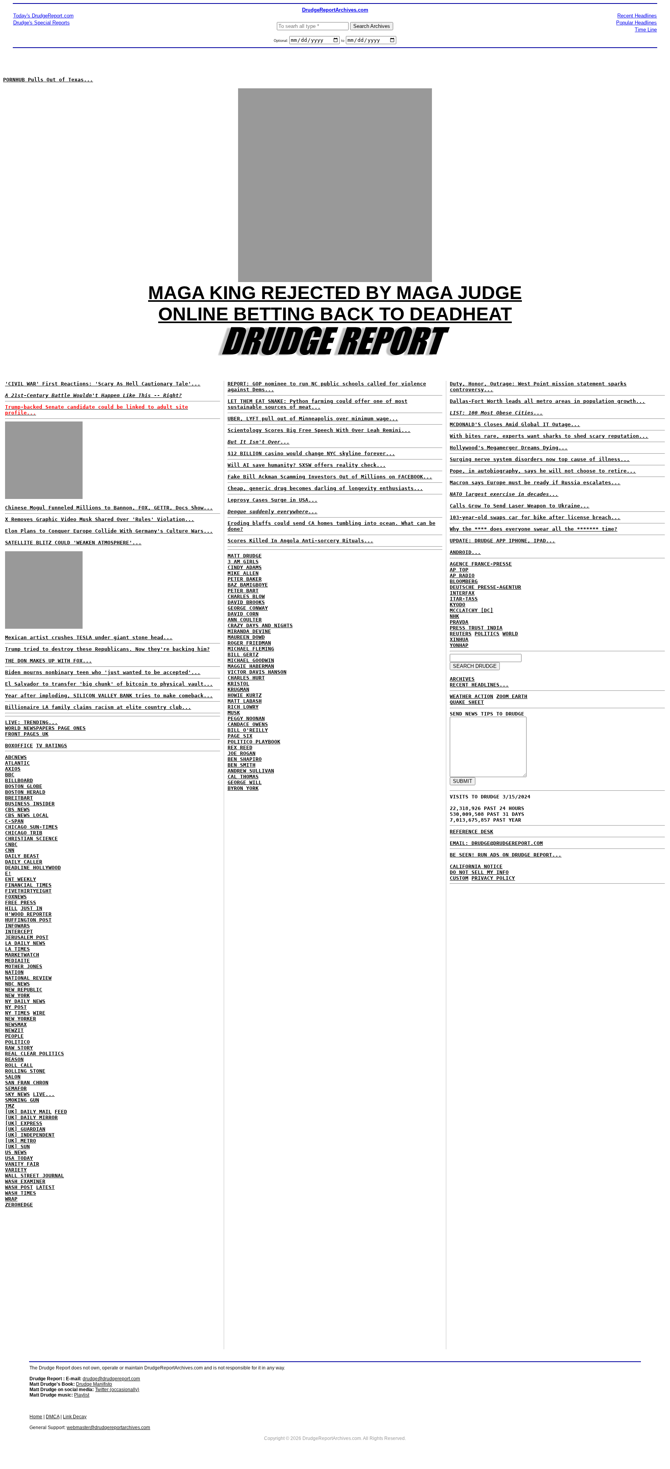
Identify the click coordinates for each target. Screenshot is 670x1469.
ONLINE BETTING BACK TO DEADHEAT (335, 314)
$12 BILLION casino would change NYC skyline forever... (311, 453)
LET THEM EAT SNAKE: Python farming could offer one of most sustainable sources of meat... (318, 404)
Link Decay (74, 1416)
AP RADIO (462, 575)
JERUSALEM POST (26, 937)
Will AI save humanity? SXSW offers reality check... (307, 465)
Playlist (81, 1395)
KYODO (457, 604)
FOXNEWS (16, 897)
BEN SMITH (242, 765)
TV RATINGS (51, 745)
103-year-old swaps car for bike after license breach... (535, 517)
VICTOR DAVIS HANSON (257, 672)
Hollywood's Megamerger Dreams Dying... (509, 448)
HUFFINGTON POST (28, 920)
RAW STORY (19, 1048)
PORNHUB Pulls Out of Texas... (48, 80)
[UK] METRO (20, 1141)
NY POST (16, 1007)
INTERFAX (462, 593)
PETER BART (243, 590)
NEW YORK (17, 995)
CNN (9, 850)
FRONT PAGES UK (26, 734)
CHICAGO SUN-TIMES (31, 827)
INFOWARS (17, 926)
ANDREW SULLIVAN (251, 771)
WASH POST (19, 1187)
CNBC (11, 844)
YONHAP (459, 645)
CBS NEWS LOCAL (26, 815)
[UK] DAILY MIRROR (31, 1117)
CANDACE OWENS (248, 724)
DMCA (52, 1416)
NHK (454, 616)
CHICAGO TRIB (23, 833)
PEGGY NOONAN (246, 718)
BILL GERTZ (243, 654)
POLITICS (487, 633)
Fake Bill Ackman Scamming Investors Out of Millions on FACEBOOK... (330, 477)
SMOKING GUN (22, 1100)
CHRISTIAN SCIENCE (31, 838)
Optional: (281, 41)
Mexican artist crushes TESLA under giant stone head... (89, 637)
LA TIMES (17, 949)
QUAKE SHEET (467, 702)
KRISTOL (238, 683)
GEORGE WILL (245, 782)
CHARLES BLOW (246, 596)
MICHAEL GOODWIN (251, 660)
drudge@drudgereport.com (111, 1378)
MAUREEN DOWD (246, 637)
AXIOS (13, 769)
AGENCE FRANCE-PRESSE (481, 564)
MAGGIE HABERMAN (251, 666)
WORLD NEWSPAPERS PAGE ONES (45, 728)
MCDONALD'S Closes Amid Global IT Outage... (515, 424)
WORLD (510, 633)
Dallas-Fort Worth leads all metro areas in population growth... (547, 401)
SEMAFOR (16, 1088)
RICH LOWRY (243, 707)
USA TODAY (19, 1158)
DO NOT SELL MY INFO (479, 872)
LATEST (45, 1187)
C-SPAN (14, 821)
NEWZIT (14, 1030)
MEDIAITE (17, 960)
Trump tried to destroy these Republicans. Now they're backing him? (107, 649)
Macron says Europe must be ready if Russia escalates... (535, 482)
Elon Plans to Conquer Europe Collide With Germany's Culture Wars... (109, 531)
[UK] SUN (17, 1146)
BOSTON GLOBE (23, 786)
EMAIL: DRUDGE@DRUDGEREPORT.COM (496, 843)
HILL (11, 908)
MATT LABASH (245, 701)
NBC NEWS (17, 984)
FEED (61, 1112)
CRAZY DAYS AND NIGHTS (260, 625)
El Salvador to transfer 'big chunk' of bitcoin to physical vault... (109, 684)
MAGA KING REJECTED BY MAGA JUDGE (335, 292)
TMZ (9, 1106)
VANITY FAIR (22, 1164)
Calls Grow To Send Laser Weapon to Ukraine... (519, 506)
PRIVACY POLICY (493, 878)
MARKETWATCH (22, 955)
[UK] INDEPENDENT (30, 1135)
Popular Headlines (636, 23)
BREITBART (19, 798)
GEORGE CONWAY (248, 608)
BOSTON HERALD (25, 792)
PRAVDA (459, 622)
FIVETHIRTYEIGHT (28, 891)
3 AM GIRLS (243, 561)
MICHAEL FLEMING (251, 649)
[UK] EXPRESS (23, 1123)
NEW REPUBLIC (23, 990)
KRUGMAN (238, 689)
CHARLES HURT (246, 678)
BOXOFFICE (19, 745)
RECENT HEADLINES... (479, 685)
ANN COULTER (245, 620)
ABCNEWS (16, 757)
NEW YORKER (20, 1019)
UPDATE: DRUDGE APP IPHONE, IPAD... (502, 541)
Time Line (646, 30)
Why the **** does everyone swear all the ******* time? (533, 529)
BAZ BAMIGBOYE (248, 585)
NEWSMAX (16, 1024)
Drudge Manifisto (94, 1384)
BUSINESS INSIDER (30, 804)
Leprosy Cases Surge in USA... (273, 500)
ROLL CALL (19, 1065)
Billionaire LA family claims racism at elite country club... (98, 707)
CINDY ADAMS (245, 567)
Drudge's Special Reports (41, 23)
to (342, 41)
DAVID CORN (243, 614)
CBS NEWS (17, 809)
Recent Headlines (637, 16)
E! (8, 873)
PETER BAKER (245, 579)
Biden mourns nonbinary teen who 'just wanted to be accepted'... (102, 672)
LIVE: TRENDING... (31, 722)
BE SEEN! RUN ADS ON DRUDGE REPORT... (505, 855)
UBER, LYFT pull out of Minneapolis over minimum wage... (313, 418)
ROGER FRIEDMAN (249, 643)
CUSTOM (459, 878)
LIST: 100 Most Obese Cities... (496, 413)
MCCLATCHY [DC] (471, 610)
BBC (9, 775)
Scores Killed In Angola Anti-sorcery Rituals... (300, 541)
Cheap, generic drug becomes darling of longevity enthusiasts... (325, 488)
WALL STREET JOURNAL (34, 1175)
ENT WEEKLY (20, 879)
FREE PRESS (20, 902)
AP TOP (459, 570)
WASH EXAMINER (25, 1181)
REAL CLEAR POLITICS (34, 1053)
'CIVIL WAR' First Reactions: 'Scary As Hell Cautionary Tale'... (102, 384)
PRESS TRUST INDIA (476, 628)
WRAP (11, 1199)
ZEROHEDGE (19, 1205)
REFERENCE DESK (471, 831)
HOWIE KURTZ (245, 695)
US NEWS (16, 1152)
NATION (14, 972)
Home (35, 1416)
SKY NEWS (17, 1094)
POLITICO (17, 1042)
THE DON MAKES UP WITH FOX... (48, 661)
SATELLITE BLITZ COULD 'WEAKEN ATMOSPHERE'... (73, 542)
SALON (13, 1077)
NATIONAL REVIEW (28, 978)
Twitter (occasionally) (117, 1389)
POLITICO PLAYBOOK (254, 742)
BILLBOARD (19, 780)
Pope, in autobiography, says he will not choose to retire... (543, 471)
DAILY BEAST (22, 856)
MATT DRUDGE (245, 556)
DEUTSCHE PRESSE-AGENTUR (485, 587)
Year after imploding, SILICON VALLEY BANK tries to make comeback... (109, 695)
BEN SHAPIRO (245, 759)
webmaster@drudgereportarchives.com (108, 1427)
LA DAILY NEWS (25, 943)
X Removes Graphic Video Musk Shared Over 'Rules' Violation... (99, 519)
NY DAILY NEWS (25, 1001)
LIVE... (44, 1094)
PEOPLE (14, 1036)
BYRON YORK (243, 788)
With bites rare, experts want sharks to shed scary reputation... (549, 436)
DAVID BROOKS (246, 602)
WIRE (39, 1013)
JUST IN (31, 908)
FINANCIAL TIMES (28, 885)
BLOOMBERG (464, 581)
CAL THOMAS (243, 776)
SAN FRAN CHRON (26, 1082)
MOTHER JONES (23, 966)
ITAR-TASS (464, 599)
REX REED (240, 747)
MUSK (234, 713)
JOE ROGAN (242, 753)
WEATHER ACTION (471, 696)
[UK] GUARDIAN (25, 1129)
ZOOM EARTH (511, 696)
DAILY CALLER (23, 862)
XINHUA (459, 639)
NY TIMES (17, 1013)
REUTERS (460, 633)
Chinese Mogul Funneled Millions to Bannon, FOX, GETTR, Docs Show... (109, 508)
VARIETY (16, 1170)
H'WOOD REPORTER (28, 914)
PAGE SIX (240, 736)
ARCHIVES (462, 679)
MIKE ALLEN (243, 573)
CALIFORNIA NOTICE (476, 866)
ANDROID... (465, 552)
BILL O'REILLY (248, 730)
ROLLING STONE (25, 1071)
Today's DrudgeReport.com (43, 16)
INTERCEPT (19, 931)
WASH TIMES (20, 1193)
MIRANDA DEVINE (249, 631)
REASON (14, 1059)
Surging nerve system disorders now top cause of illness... (540, 459)
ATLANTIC (17, 763)
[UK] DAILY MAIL (28, 1112)
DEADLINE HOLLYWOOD (33, 867)
